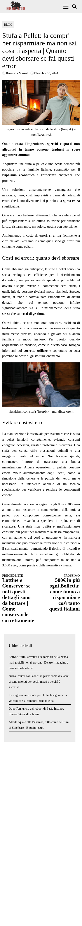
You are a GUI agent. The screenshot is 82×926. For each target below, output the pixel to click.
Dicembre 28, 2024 (46, 73)
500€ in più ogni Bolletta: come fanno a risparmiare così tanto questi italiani (64, 593)
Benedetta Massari (17, 73)
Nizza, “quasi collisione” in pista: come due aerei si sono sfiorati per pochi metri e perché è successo (39, 681)
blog (8, 24)
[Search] (75, 6)
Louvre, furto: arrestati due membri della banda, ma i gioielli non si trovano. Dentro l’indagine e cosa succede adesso (39, 662)
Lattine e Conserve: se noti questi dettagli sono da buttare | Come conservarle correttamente (18, 598)
